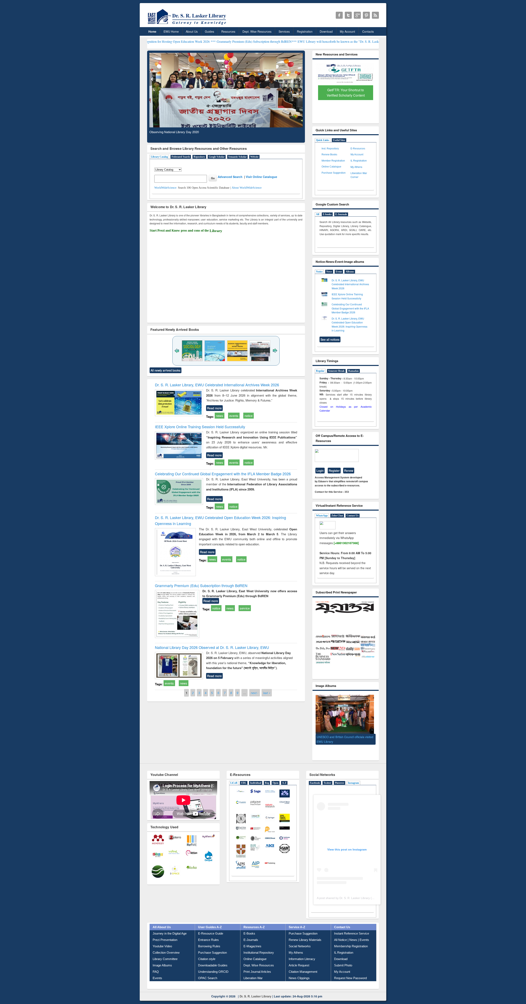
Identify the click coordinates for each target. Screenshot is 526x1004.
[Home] (187, 24)
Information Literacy (302, 952)
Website (254, 156)
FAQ (156, 965)
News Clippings (299, 972)
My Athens (356, 166)
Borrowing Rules (209, 940)
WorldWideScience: (165, 187)
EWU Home (171, 31)
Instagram (353, 776)
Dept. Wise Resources (256, 31)
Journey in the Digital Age (170, 927)
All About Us (162, 921)
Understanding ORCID (213, 965)
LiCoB (233, 776)
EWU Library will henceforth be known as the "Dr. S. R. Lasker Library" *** (298, 41)
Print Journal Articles (257, 965)
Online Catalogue (331, 166)
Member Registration (333, 160)
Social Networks (300, 940)
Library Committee (165, 952)
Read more (214, 408)
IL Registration (359, 160)
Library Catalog (159, 156)
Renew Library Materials (305, 933)
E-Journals (341, 214)
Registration (305, 31)
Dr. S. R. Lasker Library (255, 990)
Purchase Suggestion (334, 172)
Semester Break (336, 370)
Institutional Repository (258, 946)
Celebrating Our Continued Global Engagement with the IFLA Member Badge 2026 (223, 473)
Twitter (327, 776)
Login (320, 471)
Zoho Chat (337, 515)
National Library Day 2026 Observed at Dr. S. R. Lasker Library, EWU (212, 647)
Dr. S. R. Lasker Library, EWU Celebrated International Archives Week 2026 (217, 384)
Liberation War (253, 972)
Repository (199, 156)
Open (275, 776)
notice (249, 415)
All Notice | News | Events (351, 933)
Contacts (368, 31)
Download (326, 31)
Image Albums (162, 959)
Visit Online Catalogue (261, 177)
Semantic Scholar (237, 156)
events (233, 415)
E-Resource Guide (210, 927)
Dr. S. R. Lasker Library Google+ (357, 15)
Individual (255, 776)
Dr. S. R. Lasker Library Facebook (339, 15)
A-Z (284, 776)
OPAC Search (207, 972)
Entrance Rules (208, 933)
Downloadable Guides (212, 959)
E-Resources (358, 148)
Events (157, 972)
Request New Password (350, 972)
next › (254, 692)
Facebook (315, 776)
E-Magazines (252, 940)
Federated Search (181, 156)
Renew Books (329, 154)
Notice (319, 271)
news (219, 415)
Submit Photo (343, 959)
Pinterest (339, 776)
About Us (192, 31)
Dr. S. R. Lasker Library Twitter (348, 15)
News (329, 271)
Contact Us (353, 515)
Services (284, 31)
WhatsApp (322, 515)
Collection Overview (166, 946)
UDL (243, 776)
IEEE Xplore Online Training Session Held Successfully (200, 426)
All (317, 214)
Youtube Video (162, 940)
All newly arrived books (165, 370)
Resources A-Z (254, 921)
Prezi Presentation (165, 933)
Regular (320, 370)
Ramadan (353, 370)
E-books (327, 214)
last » (266, 692)
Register (334, 471)
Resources (228, 31)
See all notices (330, 339)
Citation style (206, 952)
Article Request (299, 959)
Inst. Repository (330, 148)
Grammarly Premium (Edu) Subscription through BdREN (201, 585)
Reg (267, 776)
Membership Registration (351, 940)
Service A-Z (297, 921)
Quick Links (322, 140)
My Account (347, 31)
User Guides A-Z (210, 921)
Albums (350, 271)
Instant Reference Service (351, 927)
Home (152, 31)
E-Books (249, 927)
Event (339, 271)
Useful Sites (339, 140)
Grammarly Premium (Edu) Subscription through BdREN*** (206, 41)
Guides (209, 31)
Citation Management (303, 965)
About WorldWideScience (247, 187)
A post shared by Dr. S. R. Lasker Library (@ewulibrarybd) (354, 891)
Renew (348, 471)
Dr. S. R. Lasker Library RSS (375, 15)
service (245, 608)
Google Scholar (217, 156)
